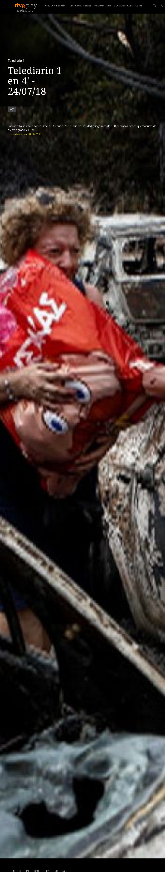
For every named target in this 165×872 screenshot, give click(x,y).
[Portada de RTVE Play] (26, 6)
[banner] (29, 6)
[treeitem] (55, 6)
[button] (11, 6)
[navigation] (93, 6)
